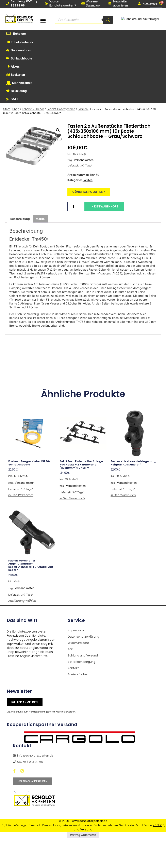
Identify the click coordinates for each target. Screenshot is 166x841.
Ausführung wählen (22, 600)
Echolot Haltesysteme (61, 109)
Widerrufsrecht (78, 643)
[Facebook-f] (14, 771)
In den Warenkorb (104, 206)
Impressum (76, 630)
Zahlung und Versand (83, 655)
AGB (70, 649)
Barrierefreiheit (78, 674)
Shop (15, 109)
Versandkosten (84, 160)
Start (6, 109)
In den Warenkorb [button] (20, 495)
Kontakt (73, 668)
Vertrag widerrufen (83, 835)
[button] (43, 20)
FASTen (83, 109)
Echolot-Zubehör (33, 109)
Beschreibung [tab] (20, 218)
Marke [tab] (40, 218)
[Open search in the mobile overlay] (84, 20)
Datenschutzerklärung (83, 637)
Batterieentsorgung (81, 662)
